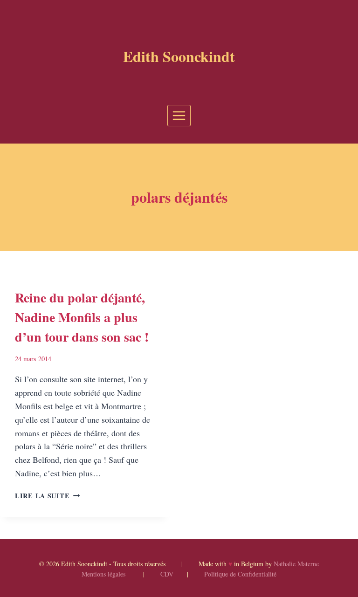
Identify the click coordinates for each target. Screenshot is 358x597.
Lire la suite (47, 496)
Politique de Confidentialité (240, 574)
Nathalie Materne (296, 563)
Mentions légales (103, 574)
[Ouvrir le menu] (179, 115)
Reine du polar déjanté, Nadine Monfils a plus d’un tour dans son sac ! (82, 317)
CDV (166, 574)
